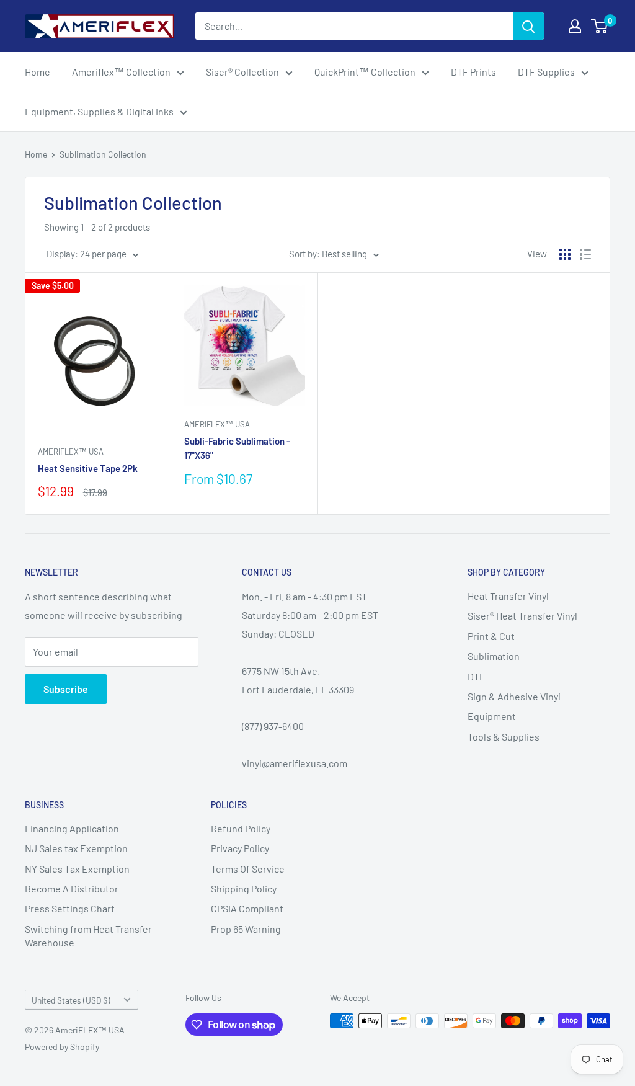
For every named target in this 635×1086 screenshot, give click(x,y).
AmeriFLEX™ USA (71, 451)
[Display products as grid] (565, 254)
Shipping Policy (244, 888)
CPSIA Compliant (247, 908)
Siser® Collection (242, 72)
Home (37, 72)
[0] (600, 26)
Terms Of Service (248, 869)
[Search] (528, 26)
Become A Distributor (71, 888)
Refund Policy (240, 828)
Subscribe (65, 689)
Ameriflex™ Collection (121, 72)
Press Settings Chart (70, 908)
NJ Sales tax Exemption (76, 848)
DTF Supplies (546, 72)
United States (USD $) (71, 1000)
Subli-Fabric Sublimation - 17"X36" (237, 448)
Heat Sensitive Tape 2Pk (88, 468)
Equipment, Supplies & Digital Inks (99, 111)
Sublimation (494, 656)
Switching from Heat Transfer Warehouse (88, 935)
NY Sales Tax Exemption (77, 869)
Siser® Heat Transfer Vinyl (522, 615)
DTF (476, 676)
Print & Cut (491, 636)
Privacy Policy (240, 848)
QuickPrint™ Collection (364, 72)
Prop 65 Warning (246, 929)
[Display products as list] (585, 254)
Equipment (492, 716)
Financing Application (72, 828)
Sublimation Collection (103, 154)
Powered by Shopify (62, 1046)
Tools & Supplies (504, 736)
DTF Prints (473, 72)
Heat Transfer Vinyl (508, 596)
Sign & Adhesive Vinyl (514, 696)
